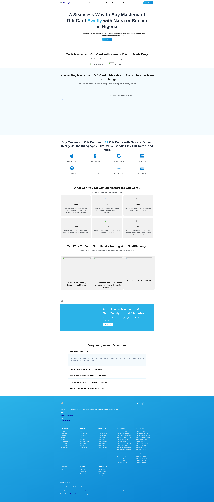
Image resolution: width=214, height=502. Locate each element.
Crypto (106, 2)
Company (126, 2)
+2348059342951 (65, 421)
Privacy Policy (85, 490)
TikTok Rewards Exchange (92, 2)
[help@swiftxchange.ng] (62, 413)
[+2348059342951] (62, 418)
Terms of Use (73, 494)
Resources (115, 2)
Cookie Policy (95, 490)
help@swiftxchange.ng (67, 415)
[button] (106, 3)
